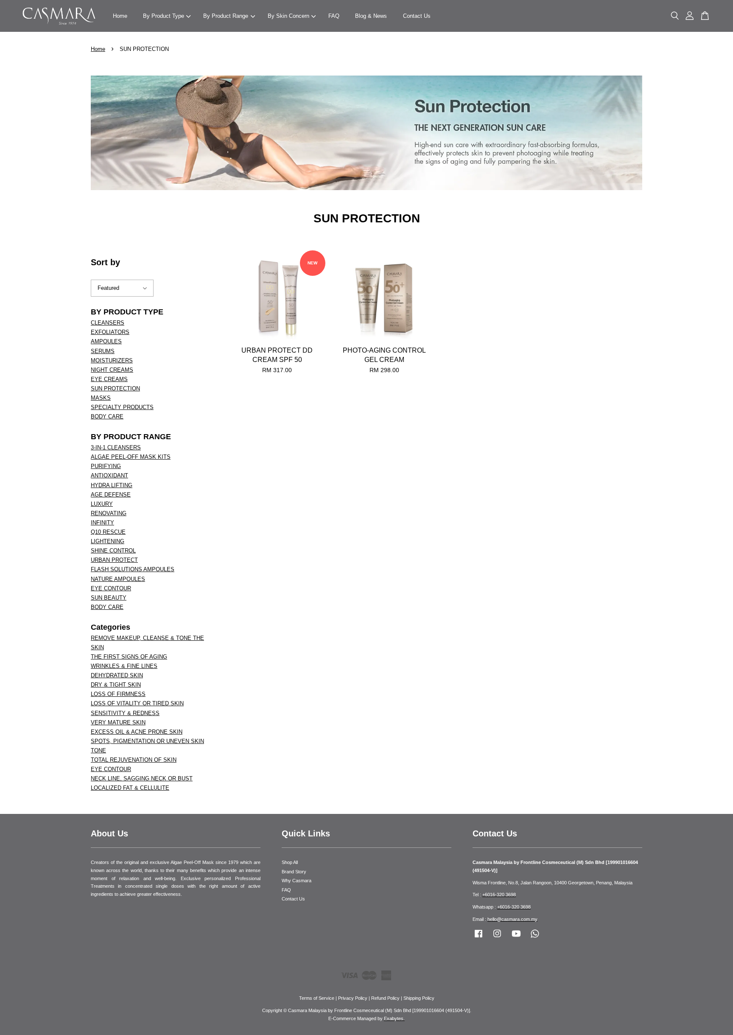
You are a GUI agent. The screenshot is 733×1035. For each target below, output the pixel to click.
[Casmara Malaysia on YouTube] (516, 937)
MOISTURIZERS (112, 360)
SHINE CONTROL (113, 550)
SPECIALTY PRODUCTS (122, 407)
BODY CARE (107, 416)
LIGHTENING (107, 541)
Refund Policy (385, 998)
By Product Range (225, 16)
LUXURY (102, 504)
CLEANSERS (107, 323)
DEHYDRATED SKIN (117, 675)
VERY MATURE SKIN (118, 722)
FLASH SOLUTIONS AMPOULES (132, 569)
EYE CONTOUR (111, 588)
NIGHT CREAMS (112, 370)
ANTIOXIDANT (109, 475)
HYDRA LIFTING (111, 485)
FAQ (333, 16)
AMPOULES (106, 341)
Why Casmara (296, 880)
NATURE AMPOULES (118, 579)
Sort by (105, 262)
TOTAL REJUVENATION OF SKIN (133, 760)
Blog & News (371, 16)
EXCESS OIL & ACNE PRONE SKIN (136, 732)
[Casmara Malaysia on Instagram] (497, 937)
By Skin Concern (288, 16)
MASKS (101, 398)
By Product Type (163, 16)
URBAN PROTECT (114, 560)
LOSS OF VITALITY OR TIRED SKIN (137, 703)
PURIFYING (106, 466)
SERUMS (103, 351)
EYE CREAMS (109, 379)
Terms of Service (316, 998)
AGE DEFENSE (111, 494)
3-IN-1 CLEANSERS (116, 447)
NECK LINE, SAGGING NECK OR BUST (142, 778)
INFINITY (102, 522)
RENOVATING (108, 513)
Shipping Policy (418, 998)
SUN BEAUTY (108, 598)
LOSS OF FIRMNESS (118, 694)
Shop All (290, 862)
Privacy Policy (352, 998)
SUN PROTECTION (115, 388)
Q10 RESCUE (108, 532)
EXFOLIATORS (110, 332)
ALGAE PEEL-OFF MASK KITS (131, 457)
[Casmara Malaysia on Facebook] (478, 937)
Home (120, 16)
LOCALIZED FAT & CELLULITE (130, 788)
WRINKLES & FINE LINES (124, 666)
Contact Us (417, 16)
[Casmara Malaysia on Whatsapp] (535, 937)
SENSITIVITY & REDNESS (125, 713)
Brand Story (294, 871)
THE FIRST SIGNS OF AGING (129, 657)
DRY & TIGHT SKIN (116, 685)
